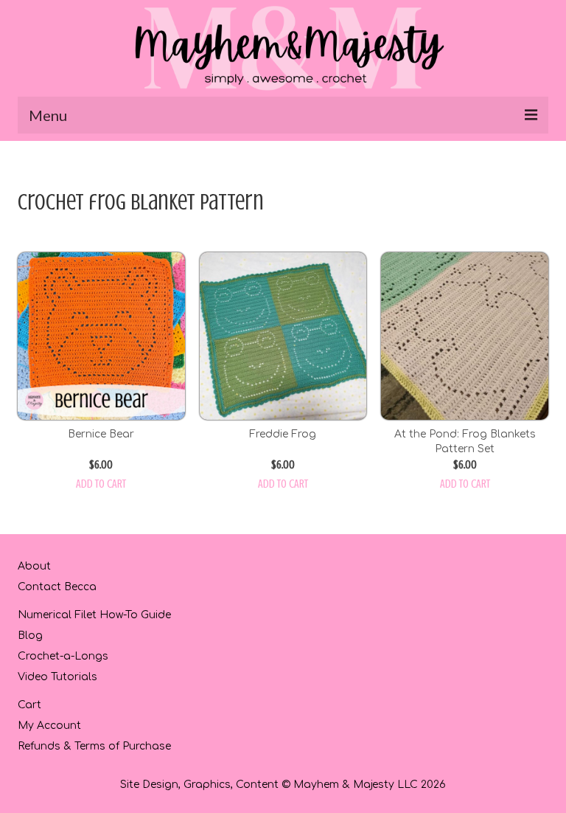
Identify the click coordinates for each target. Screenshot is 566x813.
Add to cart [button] (101, 484)
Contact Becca (57, 586)
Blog (30, 635)
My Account (49, 725)
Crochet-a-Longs (63, 656)
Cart (29, 704)
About (34, 566)
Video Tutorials (57, 676)
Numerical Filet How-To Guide (94, 614)
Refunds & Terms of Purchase (94, 746)
